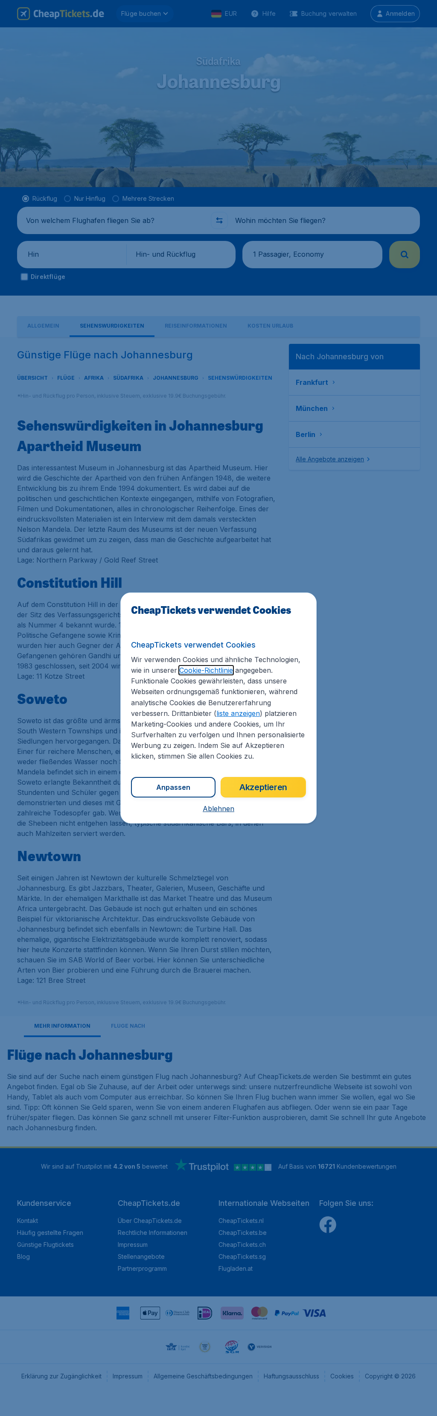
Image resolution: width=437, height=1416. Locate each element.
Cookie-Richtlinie (206, 670)
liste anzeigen (238, 713)
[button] (218, 808)
